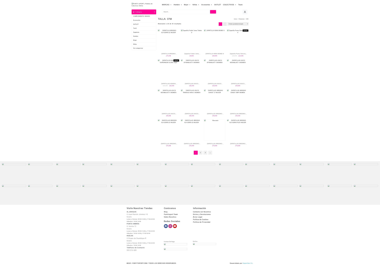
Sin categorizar (138, 48)
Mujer (186, 5)
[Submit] (213, 12)
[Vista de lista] (225, 24)
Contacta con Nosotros (202, 212)
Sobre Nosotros (170, 217)
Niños (195, 5)
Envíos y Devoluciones (202, 214)
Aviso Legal (197, 217)
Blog (165, 212)
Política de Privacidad (201, 222)
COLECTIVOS (228, 5)
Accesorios (205, 5)
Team (240, 5)
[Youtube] (175, 226)
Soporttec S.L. (248, 263)
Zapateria (136, 32)
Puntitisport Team (171, 214)
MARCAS (165, 5)
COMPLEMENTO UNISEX (141, 16)
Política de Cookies (200, 219)
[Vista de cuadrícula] (220, 24)
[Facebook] (166, 226)
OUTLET (217, 5)
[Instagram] (170, 226)
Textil (135, 28)
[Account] (245, 11)
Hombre (177, 5)
